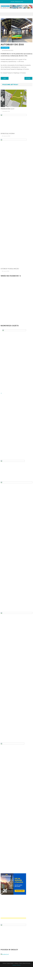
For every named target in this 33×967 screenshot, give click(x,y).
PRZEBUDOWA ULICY (7, 109)
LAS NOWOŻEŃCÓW (6, 78)
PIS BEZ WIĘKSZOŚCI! (29, 78)
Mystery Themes (16, 965)
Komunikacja (5, 47)
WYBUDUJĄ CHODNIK (8, 133)
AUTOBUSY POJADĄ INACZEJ (10, 268)
